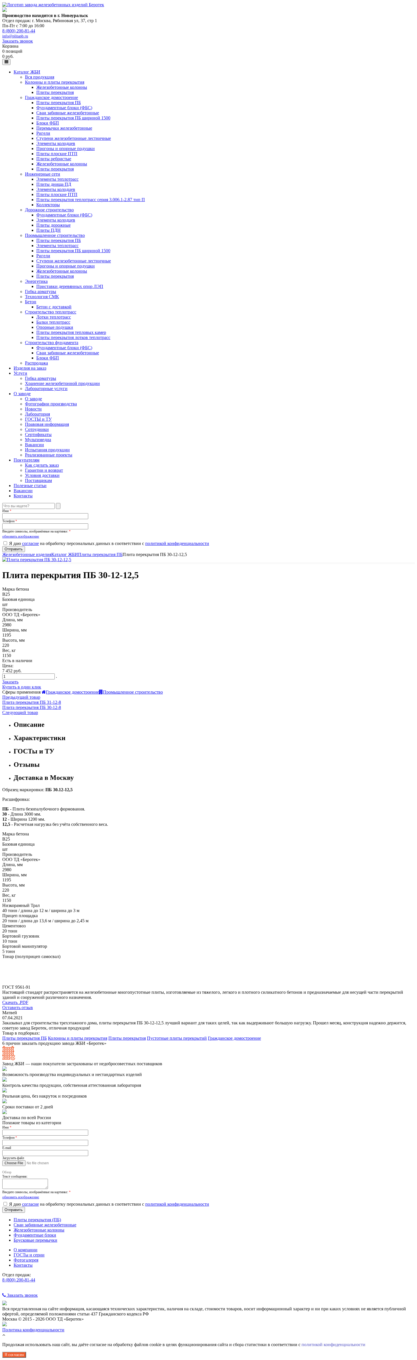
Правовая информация (47, 424)
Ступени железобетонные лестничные (73, 138)
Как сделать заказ (42, 465)
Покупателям (26, 460)
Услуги (20, 373)
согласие (30, 543)
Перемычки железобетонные (64, 128)
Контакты (23, 495)
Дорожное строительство (49, 209)
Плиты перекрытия (55, 92)
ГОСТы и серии (29, 1254)
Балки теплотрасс (53, 322)
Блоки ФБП (47, 123)
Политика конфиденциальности (33, 1329)
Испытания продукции (47, 449)
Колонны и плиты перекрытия (54, 82)
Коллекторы (48, 204)
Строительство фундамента (51, 342)
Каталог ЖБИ (27, 72)
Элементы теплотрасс (57, 179)
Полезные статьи (30, 485)
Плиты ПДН (48, 230)
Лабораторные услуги (46, 388)
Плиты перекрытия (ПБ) (37, 1219)
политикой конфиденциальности (177, 543)
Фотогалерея (26, 1260)
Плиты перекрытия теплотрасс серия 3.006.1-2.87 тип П (90, 199)
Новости (33, 409)
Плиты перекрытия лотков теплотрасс (73, 337)
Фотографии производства (51, 403)
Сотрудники (37, 429)
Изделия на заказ (30, 368)
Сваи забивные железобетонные (67, 112)
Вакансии (34, 444)
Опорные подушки (54, 327)
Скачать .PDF (15, 1002)
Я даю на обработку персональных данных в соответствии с (109, 543)
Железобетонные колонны (61, 87)
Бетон (30, 301)
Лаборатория (37, 414)
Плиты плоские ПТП (56, 153)
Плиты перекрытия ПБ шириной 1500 (73, 117)
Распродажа (36, 363)
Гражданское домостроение (51, 97)
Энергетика (36, 281)
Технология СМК (42, 296)
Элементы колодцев (55, 143)
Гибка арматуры (40, 291)
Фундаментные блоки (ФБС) (64, 107)
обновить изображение (20, 536)
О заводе (22, 393)
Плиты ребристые (53, 158)
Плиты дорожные (53, 225)
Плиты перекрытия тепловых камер (71, 332)
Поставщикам (38, 480)
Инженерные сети (42, 174)
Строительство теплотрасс (50, 312)
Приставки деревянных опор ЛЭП (69, 286)
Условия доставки (42, 475)
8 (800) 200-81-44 (18, 30)
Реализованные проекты (48, 454)
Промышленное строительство (55, 235)
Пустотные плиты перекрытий (177, 1038)
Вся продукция (39, 77)
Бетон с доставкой (53, 306)
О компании (25, 1249)
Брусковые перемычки (35, 1240)
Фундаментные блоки (35, 1235)
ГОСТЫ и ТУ (38, 419)
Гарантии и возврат (44, 470)
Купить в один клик (21, 687)
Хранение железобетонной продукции (62, 383)
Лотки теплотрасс (53, 317)
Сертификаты (38, 434)
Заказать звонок (17, 41)
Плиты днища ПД (53, 184)
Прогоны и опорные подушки (65, 148)
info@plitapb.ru (15, 36)
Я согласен (14, 1355)
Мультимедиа (38, 439)
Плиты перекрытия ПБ (58, 102)
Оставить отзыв (17, 1007)
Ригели (43, 133)
